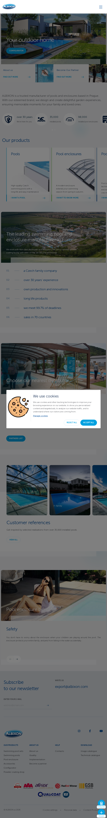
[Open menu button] (100, 7)
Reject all (72, 423)
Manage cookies (40, 416)
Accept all (88, 423)
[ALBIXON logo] (9, 7)
